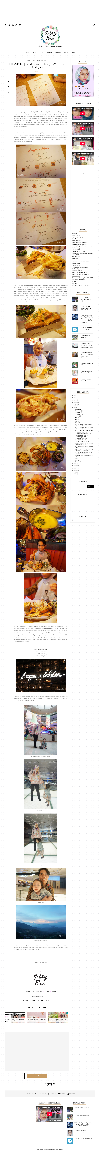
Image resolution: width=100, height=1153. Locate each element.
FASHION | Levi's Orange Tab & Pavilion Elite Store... (83, 453)
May (76, 421)
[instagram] (20, 25)
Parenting (58, 52)
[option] (15, 1018)
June (76, 419)
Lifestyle (49, 52)
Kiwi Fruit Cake (76, 256)
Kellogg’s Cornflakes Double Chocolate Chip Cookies (82, 253)
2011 (75, 472)
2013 (75, 468)
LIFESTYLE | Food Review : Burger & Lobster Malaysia (84, 437)
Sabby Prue (30, 71)
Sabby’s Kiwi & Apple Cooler (79, 272)
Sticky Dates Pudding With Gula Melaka (83, 278)
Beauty (34, 52)
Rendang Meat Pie (77, 270)
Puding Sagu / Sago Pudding (80, 267)
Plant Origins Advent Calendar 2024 (83, 1107)
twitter (62, 1094)
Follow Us (50, 1086)
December (78, 409)
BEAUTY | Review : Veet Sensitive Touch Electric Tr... (84, 443)
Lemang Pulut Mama (77, 260)
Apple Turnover (76, 235)
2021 (75, 400)
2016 (75, 463)
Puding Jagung (76, 265)
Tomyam (74, 283)
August (77, 416)
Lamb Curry (75, 258)
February (78, 460)
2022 (75, 399)
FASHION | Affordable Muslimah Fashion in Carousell (83, 425)
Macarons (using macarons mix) (80, 261)
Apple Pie (74, 233)
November (78, 411)
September (78, 414)
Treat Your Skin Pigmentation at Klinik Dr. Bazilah (83, 1131)
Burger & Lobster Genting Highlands (36, 60)
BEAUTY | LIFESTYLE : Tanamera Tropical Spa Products (84, 449)
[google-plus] (17, 25)
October (77, 412)
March (77, 458)
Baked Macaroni (76, 240)
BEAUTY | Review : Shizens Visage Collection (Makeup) (84, 428)
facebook (30, 1094)
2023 (75, 397)
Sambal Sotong (76, 276)
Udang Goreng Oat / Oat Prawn (81, 285)
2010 (75, 473)
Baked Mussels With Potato (79, 242)
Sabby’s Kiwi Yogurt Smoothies (80, 274)
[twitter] (10, 25)
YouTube (53, 991)
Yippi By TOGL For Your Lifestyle (83, 1138)
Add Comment (42, 71)
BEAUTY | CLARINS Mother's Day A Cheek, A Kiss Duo (84, 431)
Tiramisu (74, 281)
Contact (73, 52)
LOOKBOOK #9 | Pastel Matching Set (84, 446)
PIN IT (49, 1000)
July (76, 417)
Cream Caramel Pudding (78, 251)
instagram (53, 1094)
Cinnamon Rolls (76, 249)
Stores (66, 52)
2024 (75, 395)
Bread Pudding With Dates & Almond (82, 246)
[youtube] (13, 25)
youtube (72, 1094)
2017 (75, 407)
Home (27, 52)
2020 (75, 402)
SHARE (26, 1000)
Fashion (42, 52)
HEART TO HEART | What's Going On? (84, 456)
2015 (75, 465)
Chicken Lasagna (76, 248)
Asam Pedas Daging (77, 237)
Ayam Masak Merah (77, 239)
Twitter (46, 991)
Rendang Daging (76, 269)
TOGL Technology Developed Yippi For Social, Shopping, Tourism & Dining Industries (83, 1124)
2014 (75, 467)
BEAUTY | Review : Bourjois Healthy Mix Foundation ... (83, 440)
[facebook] (6, 25)
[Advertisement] (50, 13)
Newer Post (33, 1076)
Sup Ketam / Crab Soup (78, 279)
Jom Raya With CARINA (83, 1115)
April (76, 422)
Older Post (41, 1076)
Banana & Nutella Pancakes (79, 244)
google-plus (42, 1094)
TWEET (34, 1000)
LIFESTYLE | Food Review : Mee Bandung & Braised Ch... (83, 434)
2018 (75, 406)
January (77, 462)
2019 (75, 404)
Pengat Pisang (76, 263)
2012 (75, 470)
